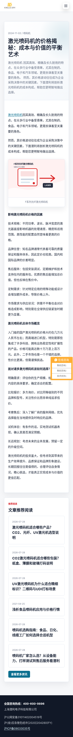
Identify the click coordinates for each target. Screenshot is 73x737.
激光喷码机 (15, 115)
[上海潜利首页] (9, 5)
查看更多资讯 (19, 674)
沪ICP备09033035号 (17, 728)
